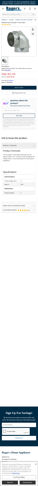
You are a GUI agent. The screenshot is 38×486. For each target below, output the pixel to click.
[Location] (25, 8)
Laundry (11, 19)
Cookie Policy (16, 473)
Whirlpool (11, 80)
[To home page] (13, 8)
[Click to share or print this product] (33, 29)
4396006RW (9, 82)
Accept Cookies (27, 482)
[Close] (36, 464)
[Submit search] (33, 14)
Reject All (10, 482)
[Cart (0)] (35, 8)
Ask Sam (19, 115)
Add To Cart (19, 87)
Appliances (4, 19)
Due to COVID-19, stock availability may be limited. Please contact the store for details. (19, 3)
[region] (19, 474)
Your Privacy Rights (19, 477)
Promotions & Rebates (9, 459)
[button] (3, 8)
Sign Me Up (19, 438)
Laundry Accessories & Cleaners (24, 19)
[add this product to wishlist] (33, 34)
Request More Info (20, 93)
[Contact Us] (30, 8)
